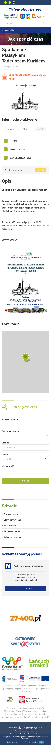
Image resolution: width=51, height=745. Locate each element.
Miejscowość (8, 466)
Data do (5, 454)
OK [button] (41, 742)
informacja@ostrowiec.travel (25, 580)
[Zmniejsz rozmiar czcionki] (10, 2)
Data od (5, 443)
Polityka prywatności (15, 742)
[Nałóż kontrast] (14, 2)
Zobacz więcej (25, 588)
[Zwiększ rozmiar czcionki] (5, 2)
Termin (14, 141)
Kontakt (22, 734)
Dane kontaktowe (20, 158)
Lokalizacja (17, 149)
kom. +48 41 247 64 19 (25, 577)
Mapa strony (14, 734)
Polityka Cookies (33, 734)
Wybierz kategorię (10, 419)
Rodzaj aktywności (10, 431)
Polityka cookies (31, 742)
